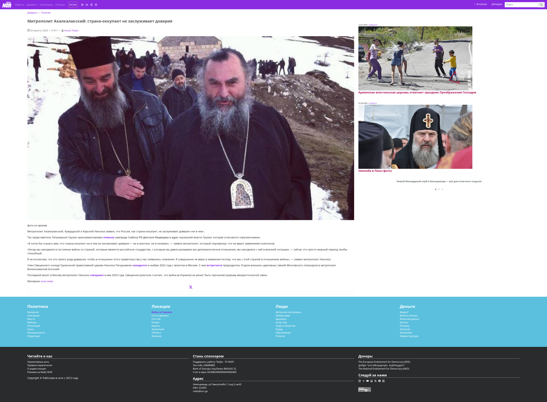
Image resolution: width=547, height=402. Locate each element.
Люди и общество (286, 325)
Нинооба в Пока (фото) (375, 171)
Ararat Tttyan (71, 30)
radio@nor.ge (200, 391)
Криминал (33, 312)
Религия (45, 12)
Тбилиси (156, 332)
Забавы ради (283, 315)
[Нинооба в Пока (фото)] (415, 136)
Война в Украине (162, 312)
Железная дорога (409, 319)
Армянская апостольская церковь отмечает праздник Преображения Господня (417, 92)
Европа (156, 325)
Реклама (60, 4)
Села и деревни (160, 315)
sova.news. (47, 281)
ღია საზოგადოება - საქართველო (386, 365)
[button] (435, 189)
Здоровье (281, 319)
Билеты (404, 322)
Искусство (281, 322)
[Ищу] (541, 4)
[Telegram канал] (96, 5)
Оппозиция (33, 325)
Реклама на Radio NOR (39, 372)
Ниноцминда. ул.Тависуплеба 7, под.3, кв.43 (217, 384)
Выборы (31, 322)
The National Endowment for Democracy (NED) (383, 368)
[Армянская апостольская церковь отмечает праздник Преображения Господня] (415, 58)
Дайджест (32, 4)
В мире (155, 322)
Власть (31, 319)
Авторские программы (288, 312)
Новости (19, 4)
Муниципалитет (36, 332)
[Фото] (87, 5)
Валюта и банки (408, 315)
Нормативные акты (38, 361)
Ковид (279, 329)
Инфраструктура (409, 336)
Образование (283, 332)
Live (74, 4)
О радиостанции (36, 368)
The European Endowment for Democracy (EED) (384, 361)
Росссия (156, 319)
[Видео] (91, 5)
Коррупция (33, 336)
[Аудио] (82, 5)
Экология (405, 329)
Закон (30, 329)
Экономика (406, 332)
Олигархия (33, 315)
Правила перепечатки (39, 365)
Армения (157, 336)
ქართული (497, 4)
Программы (46, 4)
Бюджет (404, 312)
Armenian (481, 4)
